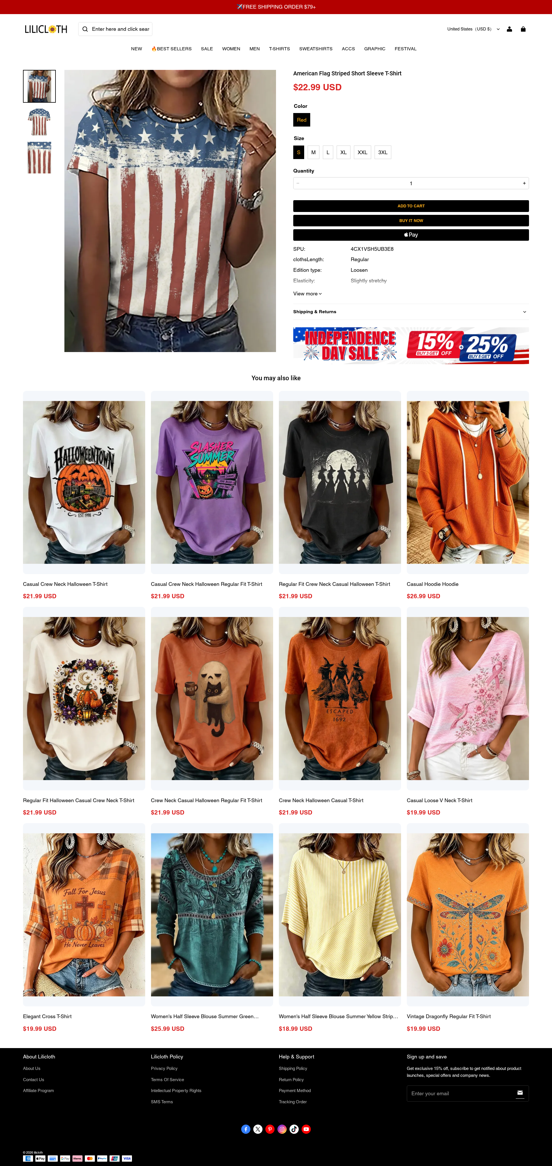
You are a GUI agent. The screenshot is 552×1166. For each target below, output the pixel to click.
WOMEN (231, 48)
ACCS (348, 48)
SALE (207, 48)
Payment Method (295, 1090)
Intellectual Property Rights (176, 1090)
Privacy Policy (164, 1068)
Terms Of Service (167, 1079)
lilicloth (38, 1152)
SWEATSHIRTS (316, 48)
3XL (383, 152)
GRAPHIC (375, 48)
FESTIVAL (406, 48)
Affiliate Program (38, 1090)
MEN (255, 48)
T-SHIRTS (279, 48)
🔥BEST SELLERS (171, 48)
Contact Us (33, 1079)
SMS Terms (162, 1101)
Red (301, 120)
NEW (136, 48)
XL (343, 152)
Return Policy (291, 1079)
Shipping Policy (293, 1068)
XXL (362, 152)
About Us (32, 1068)
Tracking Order (293, 1101)
